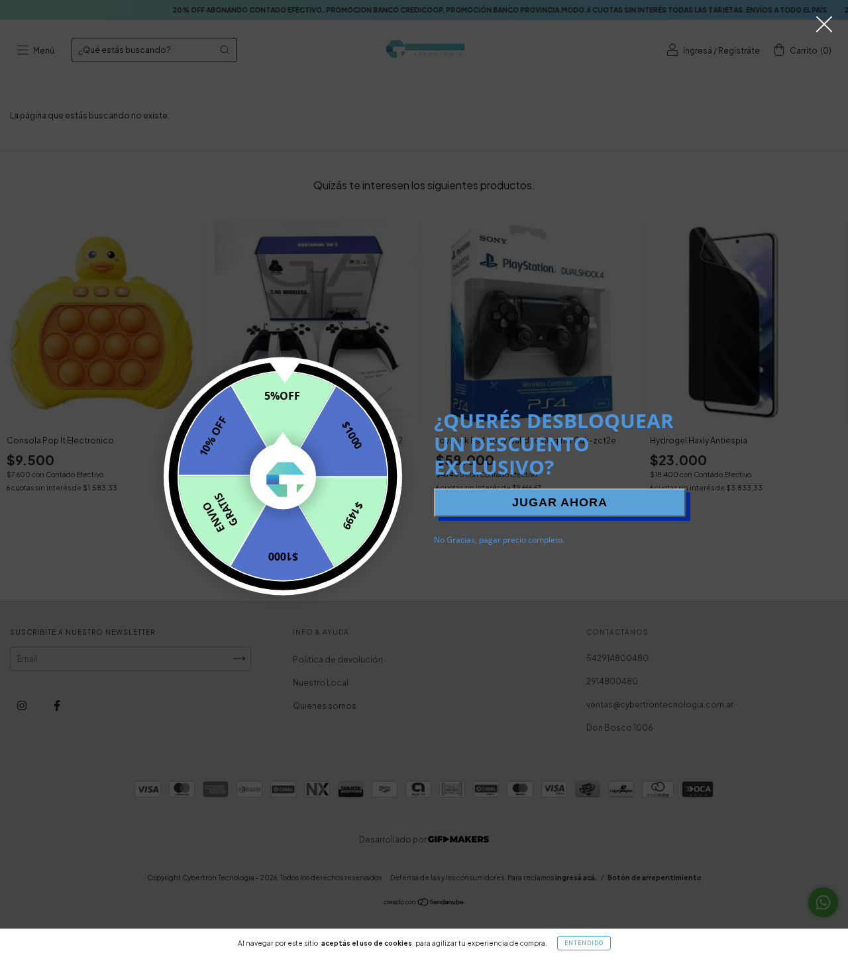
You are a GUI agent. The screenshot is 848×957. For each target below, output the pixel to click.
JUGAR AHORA (560, 502)
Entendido (584, 943)
